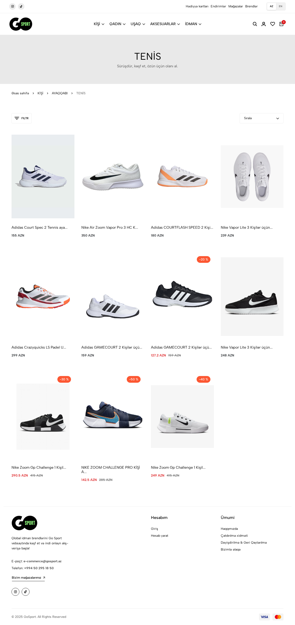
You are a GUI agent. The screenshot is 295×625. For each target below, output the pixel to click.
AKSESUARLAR (163, 24)
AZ (271, 6)
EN (280, 6)
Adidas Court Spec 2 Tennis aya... (40, 227)
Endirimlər (218, 6)
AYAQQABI (60, 93)
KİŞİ (97, 24)
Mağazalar (235, 6)
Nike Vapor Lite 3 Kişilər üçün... (247, 227)
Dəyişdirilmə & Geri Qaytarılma (244, 543)
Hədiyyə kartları (197, 6)
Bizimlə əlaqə (231, 549)
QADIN (115, 24)
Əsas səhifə (20, 93)
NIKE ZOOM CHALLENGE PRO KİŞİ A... (110, 469)
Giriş (154, 529)
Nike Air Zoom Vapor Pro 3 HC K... (109, 227)
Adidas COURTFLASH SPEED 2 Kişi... (182, 227)
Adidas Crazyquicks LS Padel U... (39, 347)
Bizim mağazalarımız (26, 578)
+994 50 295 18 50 (39, 568)
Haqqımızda (229, 529)
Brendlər (251, 6)
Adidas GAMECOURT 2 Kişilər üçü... (111, 347)
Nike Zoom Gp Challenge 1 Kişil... (39, 467)
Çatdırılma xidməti (234, 536)
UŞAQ (136, 24)
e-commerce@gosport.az (43, 561)
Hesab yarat (159, 536)
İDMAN (191, 24)
